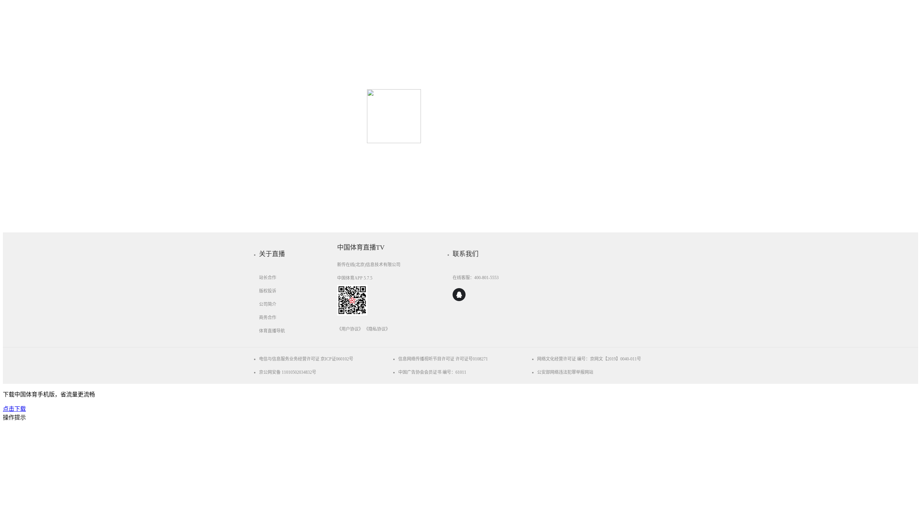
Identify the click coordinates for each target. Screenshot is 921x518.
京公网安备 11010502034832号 (287, 372)
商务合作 (267, 317)
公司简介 (267, 304)
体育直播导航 (272, 330)
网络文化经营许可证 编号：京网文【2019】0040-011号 (589, 359)
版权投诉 (267, 291)
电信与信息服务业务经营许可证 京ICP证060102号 (306, 359)
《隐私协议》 (377, 329)
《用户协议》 (350, 329)
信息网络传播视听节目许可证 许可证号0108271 (443, 359)
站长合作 (267, 277)
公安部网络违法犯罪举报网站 (565, 372)
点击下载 (14, 409)
